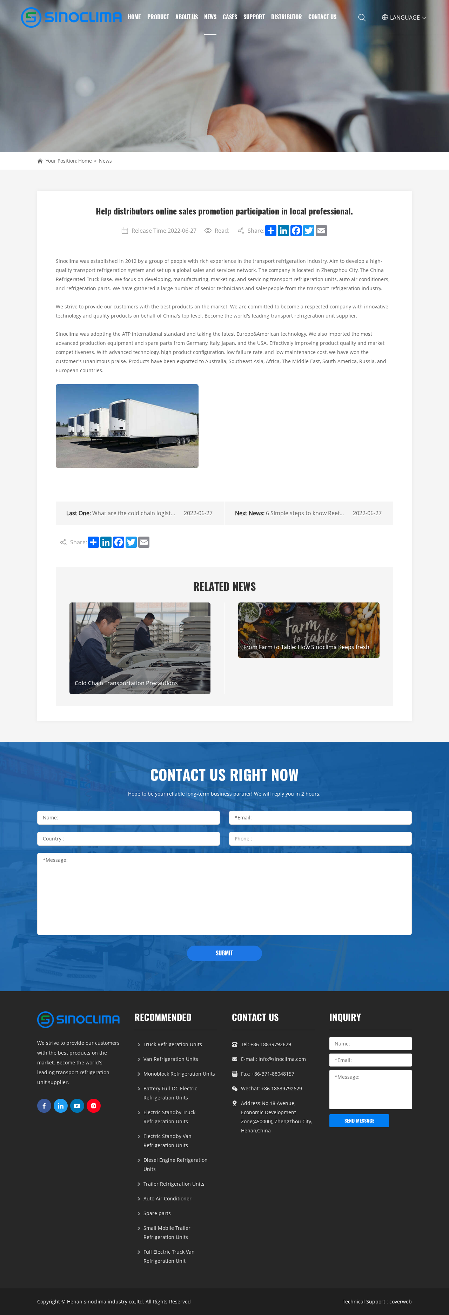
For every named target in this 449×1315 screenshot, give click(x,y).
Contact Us (322, 17)
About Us (186, 17)
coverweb (400, 1301)
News (210, 17)
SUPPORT (254, 17)
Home (134, 17)
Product (158, 17)
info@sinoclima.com (282, 1059)
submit (224, 953)
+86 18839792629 (270, 1044)
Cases (230, 17)
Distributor (286, 17)
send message (359, 1120)
